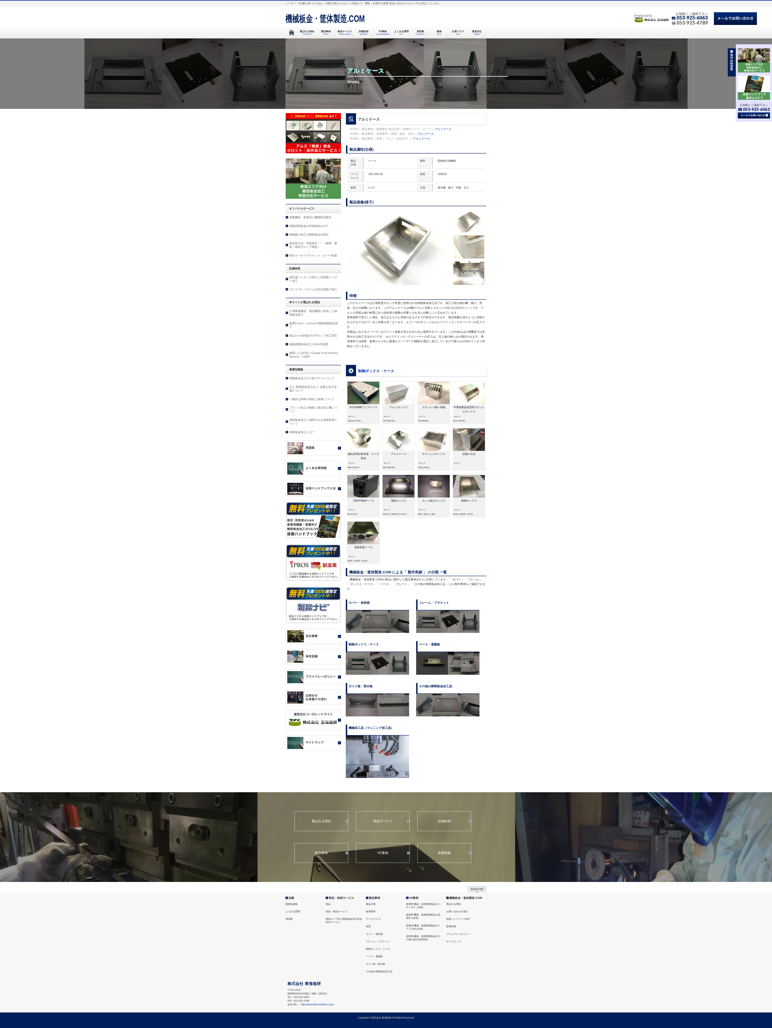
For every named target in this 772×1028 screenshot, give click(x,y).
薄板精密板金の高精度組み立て (309, 226)
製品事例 (321, 853)
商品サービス (382, 821)
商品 (328, 904)
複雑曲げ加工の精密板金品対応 (309, 234)
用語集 (289, 919)
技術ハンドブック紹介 (458, 919)
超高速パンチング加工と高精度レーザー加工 (313, 279)
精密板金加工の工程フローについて (311, 378)
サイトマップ (453, 941)
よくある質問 (292, 911)
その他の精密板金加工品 (379, 971)
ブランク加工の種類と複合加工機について (313, 409)
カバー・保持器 (374, 934)
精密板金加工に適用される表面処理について (313, 421)
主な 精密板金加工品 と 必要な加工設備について (313, 388)
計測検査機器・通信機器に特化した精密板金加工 (313, 312)
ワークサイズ (373, 919)
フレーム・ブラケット (378, 941)
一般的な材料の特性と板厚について (311, 399)
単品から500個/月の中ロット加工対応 (313, 335)
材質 (368, 926)
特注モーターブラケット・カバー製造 (313, 255)
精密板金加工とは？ (302, 432)
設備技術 (444, 821)
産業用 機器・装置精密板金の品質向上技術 (423, 916)
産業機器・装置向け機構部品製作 (310, 217)
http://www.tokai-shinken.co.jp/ (317, 1004)
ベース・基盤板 (374, 956)
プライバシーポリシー (458, 934)
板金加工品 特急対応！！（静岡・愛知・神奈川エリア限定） (313, 245)
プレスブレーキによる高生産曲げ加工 (313, 289)
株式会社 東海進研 (381, 1017)
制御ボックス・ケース (376, 371)
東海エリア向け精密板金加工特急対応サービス (344, 921)
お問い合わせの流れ (457, 911)
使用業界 (371, 911)
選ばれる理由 (321, 821)
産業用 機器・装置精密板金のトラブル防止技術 (423, 927)
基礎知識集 (291, 904)
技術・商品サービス (336, 911)
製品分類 (371, 904)
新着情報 (444, 853)
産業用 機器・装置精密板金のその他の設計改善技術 (423, 938)
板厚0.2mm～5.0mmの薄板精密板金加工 (313, 325)
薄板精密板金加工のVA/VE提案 (308, 344)
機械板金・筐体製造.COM (325, 18)
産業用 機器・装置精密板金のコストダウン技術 (423, 906)
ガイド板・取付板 (375, 964)
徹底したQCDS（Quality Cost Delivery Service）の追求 (313, 354)
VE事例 (382, 853)
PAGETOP (477, 889)
